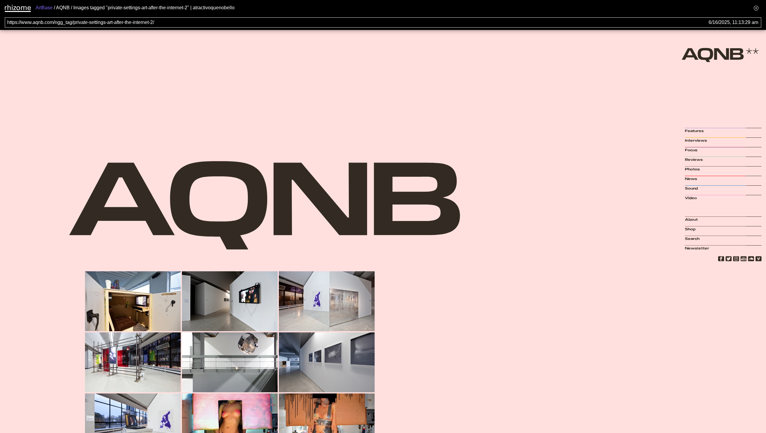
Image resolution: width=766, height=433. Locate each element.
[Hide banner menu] (756, 8)
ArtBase (44, 7)
